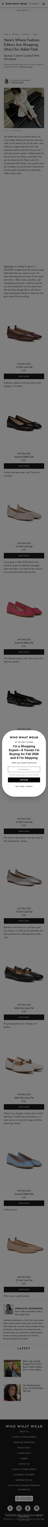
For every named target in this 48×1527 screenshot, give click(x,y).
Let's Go (24, 780)
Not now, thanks (24, 786)
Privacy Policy (21, 775)
